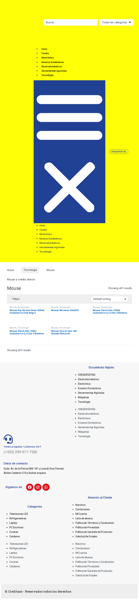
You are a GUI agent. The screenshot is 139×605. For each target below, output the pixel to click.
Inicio (44, 49)
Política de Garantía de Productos (93, 531)
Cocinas (13, 531)
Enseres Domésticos (52, 62)
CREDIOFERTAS (86, 374)
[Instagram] (37, 487)
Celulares (14, 536)
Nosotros (80, 504)
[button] (69, 151)
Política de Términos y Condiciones (94, 522)
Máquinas (83, 397)
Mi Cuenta (81, 513)
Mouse (13, 307)
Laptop (13, 522)
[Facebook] (29, 487)
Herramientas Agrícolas (54, 70)
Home (10, 269)
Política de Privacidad (87, 527)
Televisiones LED (18, 513)
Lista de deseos (84, 518)
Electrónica (47, 57)
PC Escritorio (16, 527)
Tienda (45, 53)
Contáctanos (82, 509)
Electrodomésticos (51, 66)
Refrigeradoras (17, 518)
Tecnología (47, 75)
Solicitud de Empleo (86, 536)
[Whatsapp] (46, 487)
